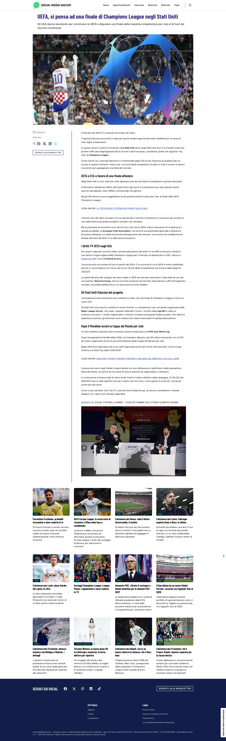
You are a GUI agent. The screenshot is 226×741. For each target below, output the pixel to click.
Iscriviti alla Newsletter (48, 153)
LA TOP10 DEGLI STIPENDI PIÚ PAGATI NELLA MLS (122, 208)
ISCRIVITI (86, 402)
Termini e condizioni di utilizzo (155, 714)
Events (90, 714)
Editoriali (165, 5)
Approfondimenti (121, 5)
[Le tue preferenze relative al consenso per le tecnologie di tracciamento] (224, 556)
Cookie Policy (148, 718)
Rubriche (152, 5)
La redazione (93, 718)
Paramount (86, 258)
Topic (177, 5)
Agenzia (91, 710)
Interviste (139, 5)
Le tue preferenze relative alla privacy (159, 722)
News (106, 5)
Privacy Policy (149, 710)
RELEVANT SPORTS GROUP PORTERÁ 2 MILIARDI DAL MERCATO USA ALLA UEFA (138, 358)
